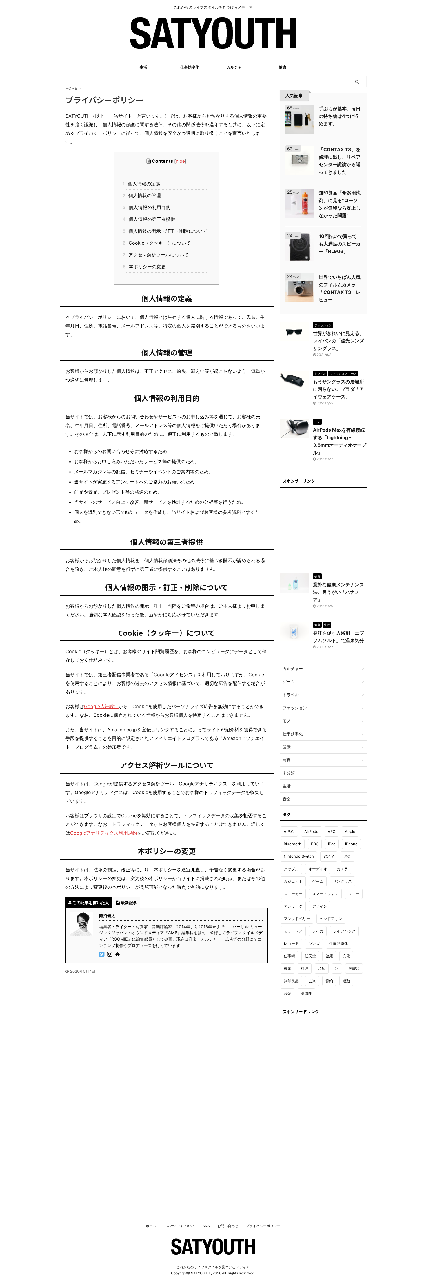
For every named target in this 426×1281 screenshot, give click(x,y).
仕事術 (289, 956)
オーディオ (317, 868)
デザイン (319, 906)
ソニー (353, 893)
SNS (206, 1226)
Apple (350, 831)
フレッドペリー (297, 918)
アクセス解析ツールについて (157, 255)
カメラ (342, 868)
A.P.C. (289, 831)
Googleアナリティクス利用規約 (103, 833)
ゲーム (317, 881)
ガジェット (293, 881)
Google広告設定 (101, 706)
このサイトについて (179, 1226)
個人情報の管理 (143, 195)
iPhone (351, 844)
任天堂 (310, 956)
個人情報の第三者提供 (150, 219)
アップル (291, 868)
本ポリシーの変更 (145, 267)
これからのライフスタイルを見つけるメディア (213, 1267)
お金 (347, 856)
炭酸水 (354, 968)
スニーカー (293, 893)
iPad (332, 844)
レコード (291, 943)
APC (331, 831)
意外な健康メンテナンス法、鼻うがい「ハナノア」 (338, 592)
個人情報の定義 (143, 183)
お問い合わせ (227, 1226)
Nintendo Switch (299, 856)
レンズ (314, 943)
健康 (282, 67)
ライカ (317, 931)
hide (180, 161)
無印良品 (291, 980)
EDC (314, 844)
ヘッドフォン (331, 918)
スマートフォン (325, 893)
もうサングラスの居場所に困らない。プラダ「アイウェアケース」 (338, 389)
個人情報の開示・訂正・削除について (166, 231)
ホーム (151, 1226)
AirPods (311, 831)
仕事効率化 (189, 67)
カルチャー (236, 67)
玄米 (312, 980)
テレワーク (293, 906)
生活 (143, 67)
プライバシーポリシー (263, 1226)
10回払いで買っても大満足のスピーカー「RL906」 (340, 243)
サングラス (342, 881)
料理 (304, 968)
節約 (329, 980)
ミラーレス (293, 931)
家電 (287, 968)
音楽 (287, 993)
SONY (328, 856)
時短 (321, 968)
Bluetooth (292, 844)
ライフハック (344, 931)
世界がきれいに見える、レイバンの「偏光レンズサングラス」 (338, 340)
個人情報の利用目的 (148, 207)
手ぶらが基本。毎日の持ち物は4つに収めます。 (340, 116)
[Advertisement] (323, 528)
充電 (346, 956)
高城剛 (306, 993)
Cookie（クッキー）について (158, 243)
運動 (346, 980)
